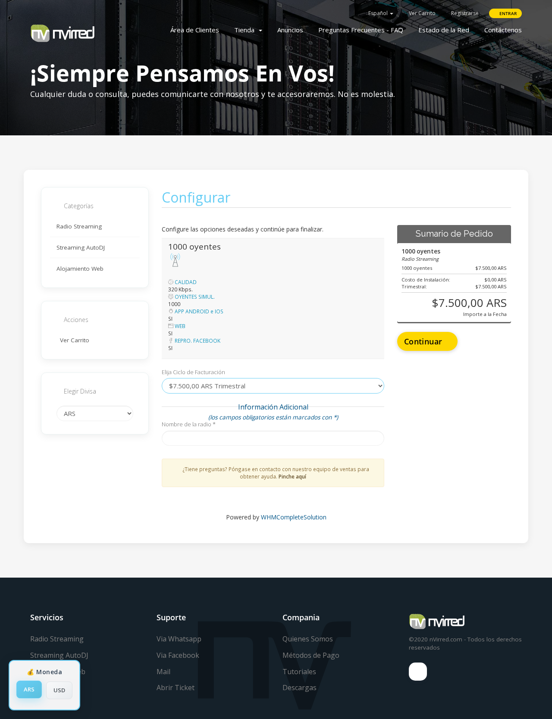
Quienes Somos (307, 639)
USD (59, 690)
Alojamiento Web (80, 268)
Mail (163, 671)
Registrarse (464, 13)
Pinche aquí (292, 476)
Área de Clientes (194, 29)
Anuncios (290, 29)
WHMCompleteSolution (293, 517)
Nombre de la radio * (189, 424)
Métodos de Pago (310, 655)
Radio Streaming (79, 226)
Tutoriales (299, 671)
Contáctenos (503, 29)
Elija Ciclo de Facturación (193, 372)
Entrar (507, 13)
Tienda (246, 29)
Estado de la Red (443, 29)
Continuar (424, 341)
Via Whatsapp (179, 639)
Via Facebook (178, 655)
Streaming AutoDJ (80, 247)
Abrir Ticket (175, 687)
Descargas (299, 687)
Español (378, 13)
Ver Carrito (422, 13)
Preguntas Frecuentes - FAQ (360, 29)
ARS (29, 689)
